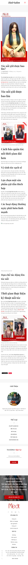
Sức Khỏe (13, 434)
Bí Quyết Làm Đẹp (13, 426)
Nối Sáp (14, 535)
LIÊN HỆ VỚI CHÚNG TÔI (14, 497)
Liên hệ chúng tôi (14, 528)
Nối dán (14, 544)
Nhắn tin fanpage (14, 521)
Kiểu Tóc (12, 428)
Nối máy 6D (14, 537)
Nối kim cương (14, 542)
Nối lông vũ (14, 539)
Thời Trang (12, 437)
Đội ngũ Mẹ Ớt (14, 523)
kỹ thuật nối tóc (4, 82)
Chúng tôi (14, 519)
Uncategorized (4, 73)
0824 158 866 (15, 558)
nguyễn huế (5, 71)
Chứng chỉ (14, 526)
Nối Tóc (12, 431)
